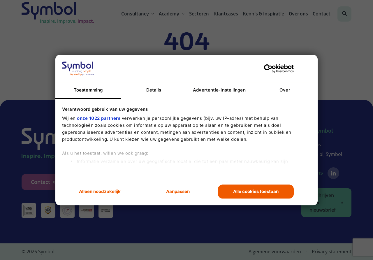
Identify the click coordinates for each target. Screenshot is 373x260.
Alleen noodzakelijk (100, 191)
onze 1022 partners (98, 118)
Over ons (298, 14)
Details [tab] (153, 90)
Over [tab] (284, 90)
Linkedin (333, 173)
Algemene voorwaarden (275, 251)
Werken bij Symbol (321, 154)
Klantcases (226, 14)
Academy (169, 14)
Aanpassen (178, 191)
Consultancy (135, 14)
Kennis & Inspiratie (263, 14)
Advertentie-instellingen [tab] (219, 90)
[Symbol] (58, 14)
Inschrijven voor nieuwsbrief (322, 202)
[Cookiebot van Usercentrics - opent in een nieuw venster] (268, 68)
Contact (321, 14)
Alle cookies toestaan (256, 191)
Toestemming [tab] (88, 90)
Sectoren (199, 14)
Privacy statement (331, 251)
